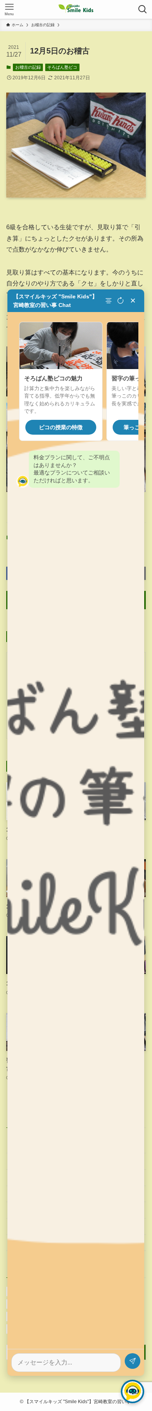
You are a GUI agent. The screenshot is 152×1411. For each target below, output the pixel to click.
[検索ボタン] (142, 9)
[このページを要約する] (109, 301)
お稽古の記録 (28, 67)
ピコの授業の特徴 (61, 427)
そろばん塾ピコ (62, 67)
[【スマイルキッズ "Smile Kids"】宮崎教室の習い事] (76, 9)
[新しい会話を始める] (120, 301)
